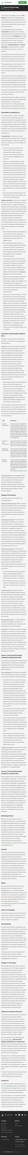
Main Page (3, 1123)
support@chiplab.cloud (16, 325)
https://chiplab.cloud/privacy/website (16, 108)
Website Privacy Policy (6, 1130)
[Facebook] (16, 1115)
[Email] (22, 1115)
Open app (22, 2)
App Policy (9, 1039)
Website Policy (10, 1076)
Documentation (5, 1139)
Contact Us (4, 1128)
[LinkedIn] (19, 1115)
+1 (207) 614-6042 (19, 1141)
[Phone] (25, 1115)
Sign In (16, 1123)
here (11, 1102)
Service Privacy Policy (6, 1132)
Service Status (18, 1125)
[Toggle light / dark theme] (16, 2)
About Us (3, 1125)
